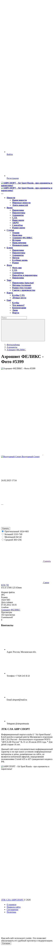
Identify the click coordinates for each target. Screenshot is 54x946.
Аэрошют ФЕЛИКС (10, 610)
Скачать (5, 528)
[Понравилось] (22, 502)
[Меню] (2, 193)
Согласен (6, 943)
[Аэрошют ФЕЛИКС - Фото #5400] (22, 432)
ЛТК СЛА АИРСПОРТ (12, 900)
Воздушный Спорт (31, 456)
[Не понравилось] (22, 526)
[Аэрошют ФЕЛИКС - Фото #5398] (22, 454)
